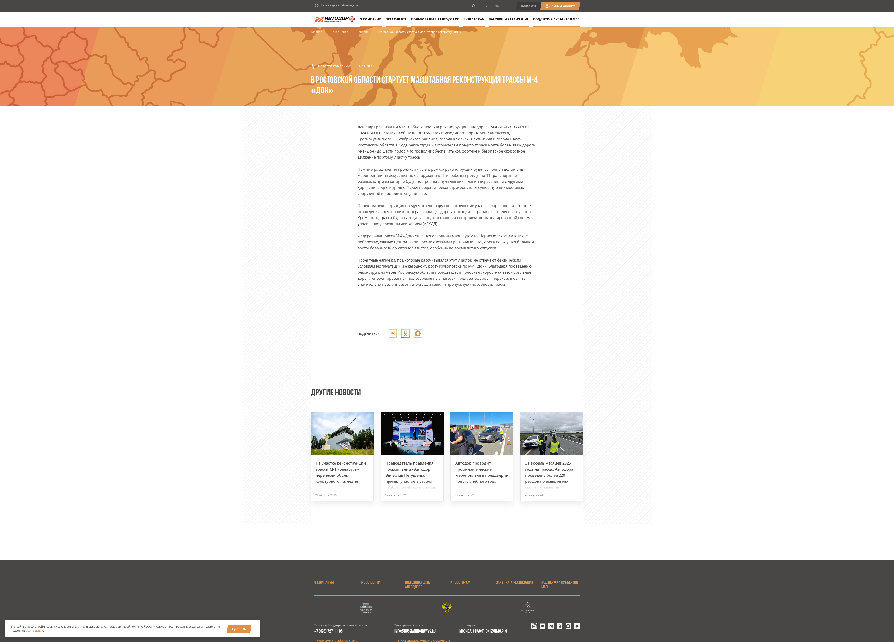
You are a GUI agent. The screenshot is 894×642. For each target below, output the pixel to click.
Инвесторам (474, 19)
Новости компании (333, 66)
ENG (496, 6)
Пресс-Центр (396, 19)
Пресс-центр (339, 32)
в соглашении (34, 630)
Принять (239, 628)
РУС (487, 6)
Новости (362, 32)
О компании (371, 19)
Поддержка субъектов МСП (556, 19)
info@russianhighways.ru (415, 631)
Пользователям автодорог (435, 19)
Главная (316, 32)
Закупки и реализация (509, 19)
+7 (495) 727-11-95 (328, 631)
